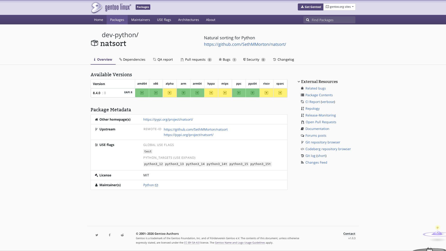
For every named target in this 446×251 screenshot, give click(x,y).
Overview (104, 59)
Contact (349, 234)
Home (98, 19)
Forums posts (315, 135)
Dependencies (133, 59)
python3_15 (239, 164)
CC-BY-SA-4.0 (192, 242)
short (321, 155)
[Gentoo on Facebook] (109, 235)
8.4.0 (96, 93)
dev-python (119, 34)
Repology (312, 108)
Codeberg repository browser (328, 149)
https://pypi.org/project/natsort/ (168, 119)
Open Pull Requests (321, 122)
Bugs (228, 59)
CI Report (312, 101)
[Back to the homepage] (111, 7)
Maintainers (140, 19)
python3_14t (217, 164)
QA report (165, 59)
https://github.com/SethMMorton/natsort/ (245, 44)
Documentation (317, 128)
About (210, 19)
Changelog (285, 59)
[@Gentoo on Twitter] (97, 235)
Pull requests (197, 59)
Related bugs (315, 88)
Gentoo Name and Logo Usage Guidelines (240, 242)
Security (255, 59)
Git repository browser (322, 142)
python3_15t (260, 164)
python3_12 (153, 164)
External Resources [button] (319, 81)
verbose (328, 101)
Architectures (188, 19)
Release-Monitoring (320, 115)
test (148, 151)
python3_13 (174, 164)
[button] (311, 6)
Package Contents (319, 95)
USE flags (164, 19)
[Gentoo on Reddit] (122, 235)
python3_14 (195, 164)
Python (148, 185)
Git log (310, 155)
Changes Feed (316, 162)
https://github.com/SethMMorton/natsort (196, 129)
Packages (117, 19)
